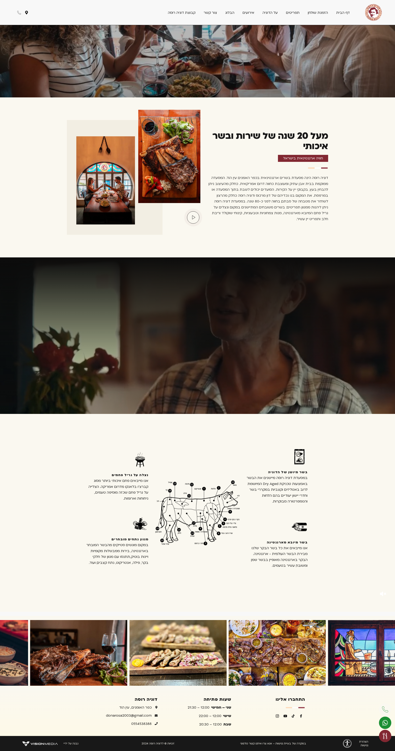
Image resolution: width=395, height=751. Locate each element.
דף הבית (343, 12)
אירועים (248, 12)
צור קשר (210, 12)
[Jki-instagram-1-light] (277, 716)
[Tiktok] (293, 716)
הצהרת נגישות (363, 743)
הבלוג (229, 12)
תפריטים (293, 12)
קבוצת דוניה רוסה (181, 12)
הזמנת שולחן (318, 12)
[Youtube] (285, 716)
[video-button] (193, 217)
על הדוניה (270, 12)
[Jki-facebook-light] (301, 716)
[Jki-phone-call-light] (19, 12)
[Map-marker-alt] (26, 12)
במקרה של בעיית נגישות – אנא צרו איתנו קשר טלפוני (273, 743)
